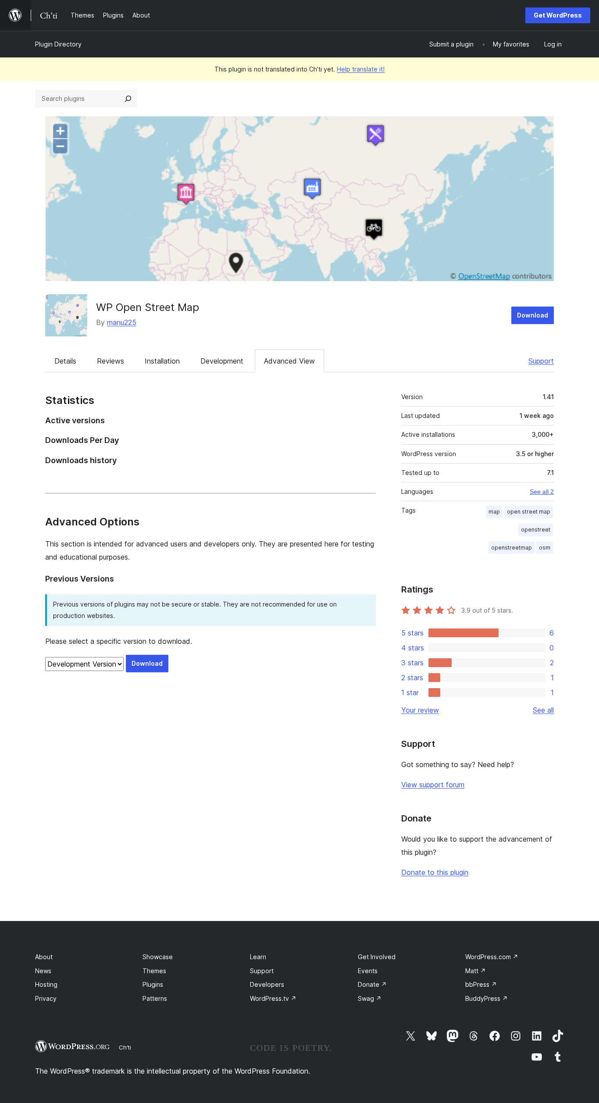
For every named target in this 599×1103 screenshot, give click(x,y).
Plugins (153, 984)
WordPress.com (491, 956)
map (494, 511)
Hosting (46, 984)
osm (544, 547)
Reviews (110, 361)
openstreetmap (511, 547)
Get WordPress (558, 15)
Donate (372, 984)
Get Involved (377, 956)
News (43, 970)
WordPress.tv (273, 998)
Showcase (158, 956)
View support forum (432, 784)
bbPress (481, 984)
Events (368, 970)
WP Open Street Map (147, 307)
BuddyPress (486, 998)
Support (541, 361)
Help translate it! (361, 69)
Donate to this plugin (434, 872)
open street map (528, 511)
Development (221, 361)
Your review (420, 710)
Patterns (155, 998)
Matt (475, 970)
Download (532, 315)
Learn (258, 956)
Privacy (46, 998)
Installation (162, 361)
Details (65, 361)
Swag (370, 998)
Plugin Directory (58, 44)
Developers (267, 984)
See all (543, 710)
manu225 (121, 322)
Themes (154, 970)
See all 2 (542, 491)
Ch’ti (125, 1047)
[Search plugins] (128, 98)
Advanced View (289, 361)
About (44, 956)
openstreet (535, 529)
